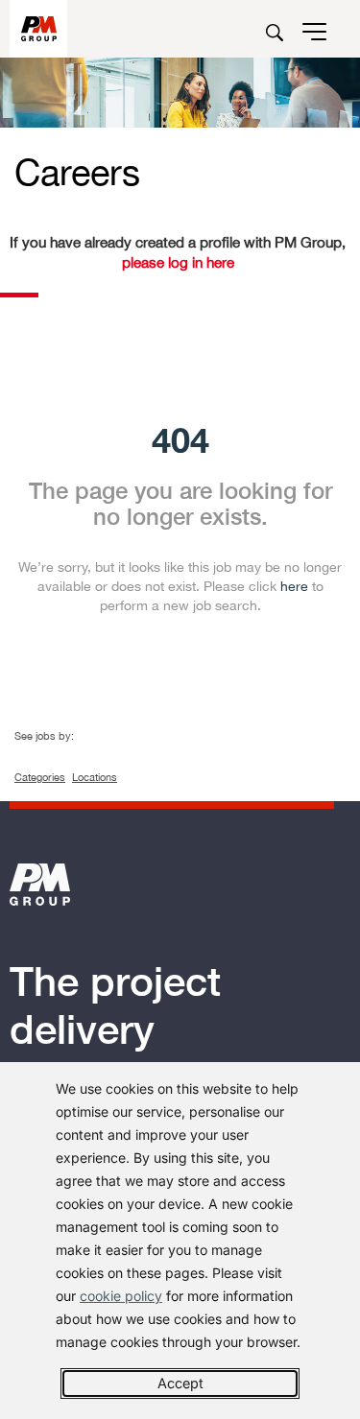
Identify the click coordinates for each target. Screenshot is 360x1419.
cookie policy (121, 1296)
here (294, 586)
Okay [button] (180, 1383)
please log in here (178, 262)
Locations (94, 777)
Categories (39, 777)
